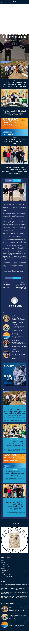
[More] (22, 180)
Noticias (20, 24)
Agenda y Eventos (10, 24)
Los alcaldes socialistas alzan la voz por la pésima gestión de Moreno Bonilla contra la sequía (21, 286)
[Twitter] (16, 524)
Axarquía (14, 80)
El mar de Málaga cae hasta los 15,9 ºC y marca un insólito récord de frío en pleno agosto (14, 141)
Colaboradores (14, 137)
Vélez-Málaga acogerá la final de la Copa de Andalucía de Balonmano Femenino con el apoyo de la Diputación (14, 113)
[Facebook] (11, 524)
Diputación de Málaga (12, 40)
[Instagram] (13, 524)
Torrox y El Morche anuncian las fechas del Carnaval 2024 (7, 285)
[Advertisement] (14, 19)
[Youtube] (18, 524)
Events (16, 24)
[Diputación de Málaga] (6, 40)
